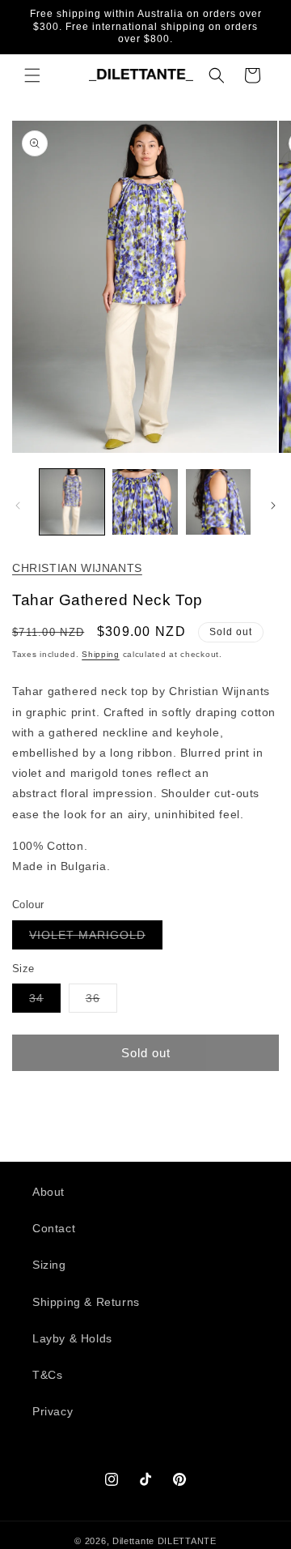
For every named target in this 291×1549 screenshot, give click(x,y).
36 (101, 1002)
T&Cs (47, 1374)
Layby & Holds (72, 1338)
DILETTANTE (187, 1541)
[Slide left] (18, 505)
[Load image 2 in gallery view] (144, 501)
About (48, 1191)
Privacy (52, 1411)
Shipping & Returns (86, 1301)
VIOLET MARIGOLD (95, 938)
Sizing (49, 1264)
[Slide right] (273, 505)
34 (45, 1002)
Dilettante (133, 1541)
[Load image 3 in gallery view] (218, 501)
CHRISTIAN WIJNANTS (77, 567)
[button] (32, 75)
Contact (53, 1228)
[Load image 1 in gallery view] (72, 501)
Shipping (101, 654)
